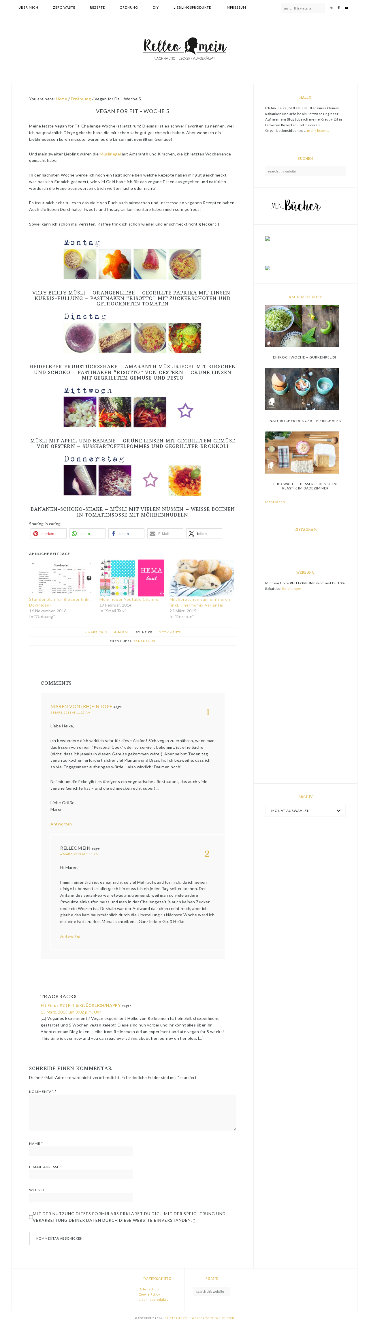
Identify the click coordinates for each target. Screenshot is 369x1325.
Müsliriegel (110, 153)
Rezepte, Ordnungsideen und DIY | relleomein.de (184, 49)
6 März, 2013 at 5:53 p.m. (79, 854)
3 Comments (170, 632)
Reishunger (292, 588)
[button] (49, 533)
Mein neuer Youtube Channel (129, 599)
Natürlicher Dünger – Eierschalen (306, 420)
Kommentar (43, 1091)
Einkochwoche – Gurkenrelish (305, 357)
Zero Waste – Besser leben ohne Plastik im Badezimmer (305, 486)
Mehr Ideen (275, 502)
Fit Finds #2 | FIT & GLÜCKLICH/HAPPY (81, 1005)
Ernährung (144, 641)
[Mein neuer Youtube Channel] (131, 578)
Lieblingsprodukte (154, 1299)
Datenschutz (149, 1289)
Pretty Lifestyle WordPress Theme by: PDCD (199, 1318)
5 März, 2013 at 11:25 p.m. (70, 712)
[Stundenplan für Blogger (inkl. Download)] (61, 578)
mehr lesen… (318, 130)
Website (37, 1190)
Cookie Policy (149, 1294)
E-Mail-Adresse (45, 1167)
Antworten (61, 823)
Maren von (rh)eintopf (81, 706)
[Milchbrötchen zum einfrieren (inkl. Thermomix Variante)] (202, 578)
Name (36, 1143)
